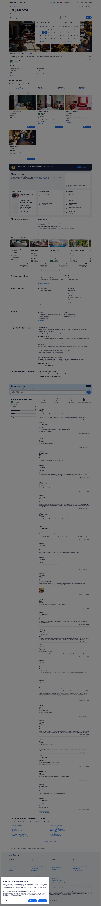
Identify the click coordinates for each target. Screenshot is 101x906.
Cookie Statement (18, 889)
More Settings (7, 900)
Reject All (32, 900)
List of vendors (6, 897)
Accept (43, 900)
